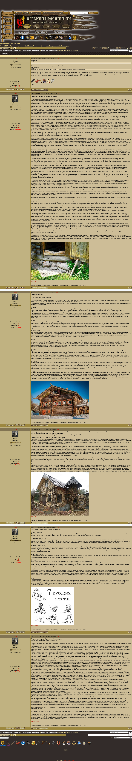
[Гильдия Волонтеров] (22, 37)
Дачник (54, 46)
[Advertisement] (43, 6)
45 (58, 527)
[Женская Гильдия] (32, 37)
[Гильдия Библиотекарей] (61, 37)
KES (5, 46)
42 (58, 93)
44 (58, 429)
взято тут (33, 281)
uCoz (65, 760)
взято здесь (34, 625)
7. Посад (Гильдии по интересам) (30, 50)
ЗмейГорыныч (29, 46)
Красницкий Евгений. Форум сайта (10, 50)
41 (58, 58)
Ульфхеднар (65, 46)
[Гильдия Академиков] (56, 37)
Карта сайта (71, 760)
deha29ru (49, 46)
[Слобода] (46, 37)
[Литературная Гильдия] (37, 37)
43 (57, 292)
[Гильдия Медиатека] (70, 37)
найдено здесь (35, 721)
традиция (60, 50)
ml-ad (15, 58)
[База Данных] (27, 37)
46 (58, 636)
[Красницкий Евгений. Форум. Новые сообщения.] (39, 90)
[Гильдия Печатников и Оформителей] (42, 37)
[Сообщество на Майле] (17, 37)
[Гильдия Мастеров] (51, 37)
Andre (59, 46)
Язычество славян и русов (49, 50)
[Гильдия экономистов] (66, 37)
